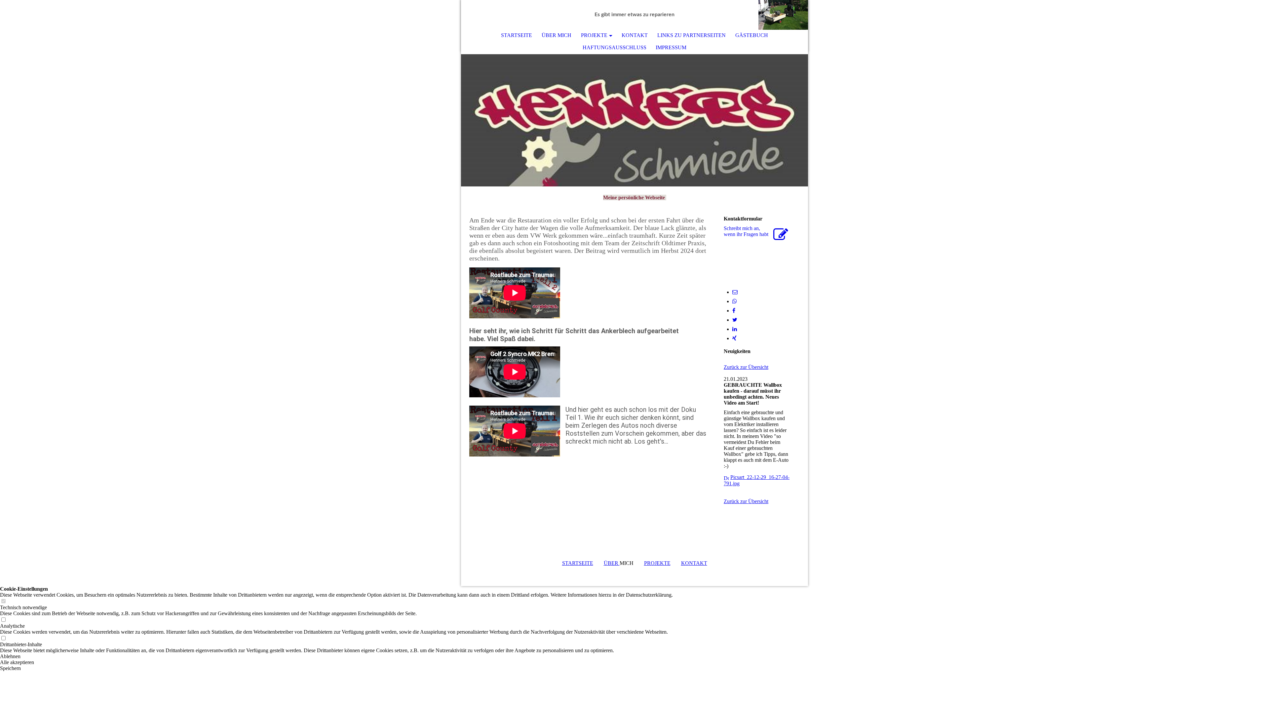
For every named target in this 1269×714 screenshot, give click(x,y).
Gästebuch (751, 35)
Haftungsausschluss (614, 47)
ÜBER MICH (556, 35)
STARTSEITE (516, 35)
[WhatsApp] (734, 301)
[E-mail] (735, 292)
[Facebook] (733, 310)
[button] (336, 656)
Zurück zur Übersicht (746, 367)
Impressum (671, 47)
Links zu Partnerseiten (691, 35)
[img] (783, 15)
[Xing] (734, 338)
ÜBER (612, 563)
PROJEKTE (594, 35)
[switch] (3, 601)
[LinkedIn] (734, 329)
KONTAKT (635, 35)
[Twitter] (734, 320)
